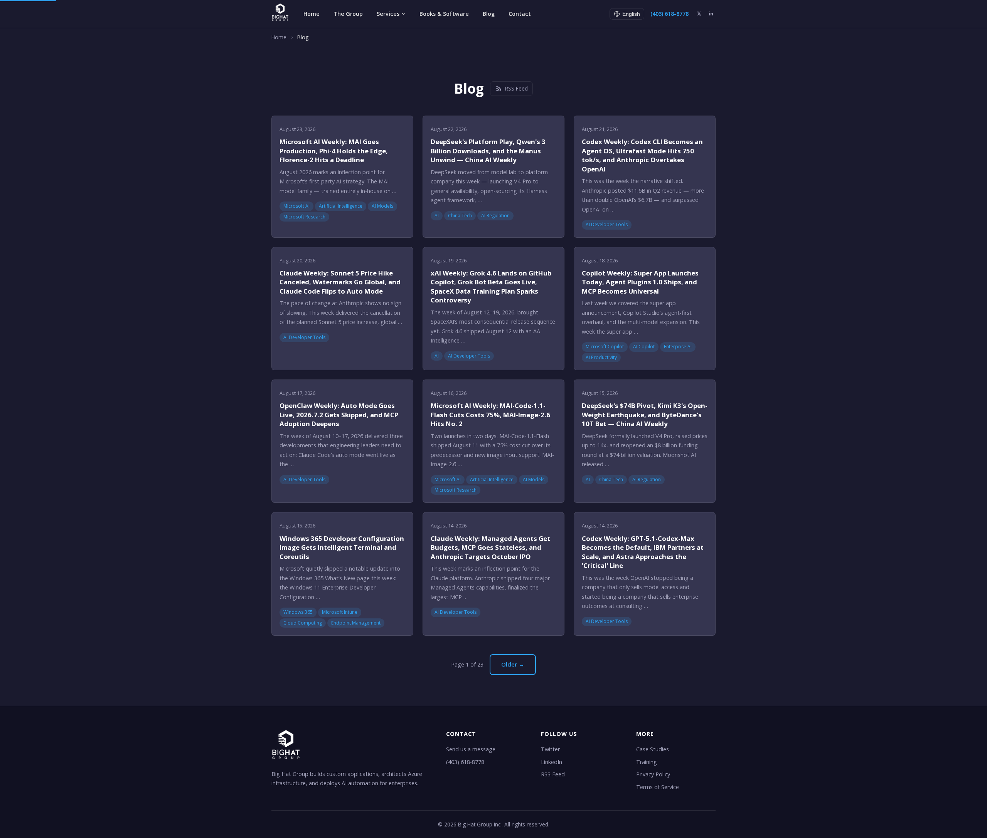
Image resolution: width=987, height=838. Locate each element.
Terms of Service (657, 787)
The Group (348, 13)
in (711, 13)
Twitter (550, 749)
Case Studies (652, 749)
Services (388, 13)
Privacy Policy (653, 774)
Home (311, 13)
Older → (512, 664)
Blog (489, 13)
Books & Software (444, 13)
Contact (520, 13)
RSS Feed (516, 88)
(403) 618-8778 (669, 13)
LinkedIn (551, 762)
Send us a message (470, 749)
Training (646, 762)
